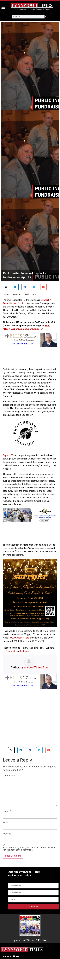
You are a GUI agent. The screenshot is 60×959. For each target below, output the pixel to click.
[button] (6, 287)
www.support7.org (20, 637)
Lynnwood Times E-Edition (30, 940)
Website (7, 833)
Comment (9, 775)
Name (7, 811)
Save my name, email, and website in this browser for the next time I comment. (29, 848)
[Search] (46, 16)
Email (6, 822)
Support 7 (8, 455)
